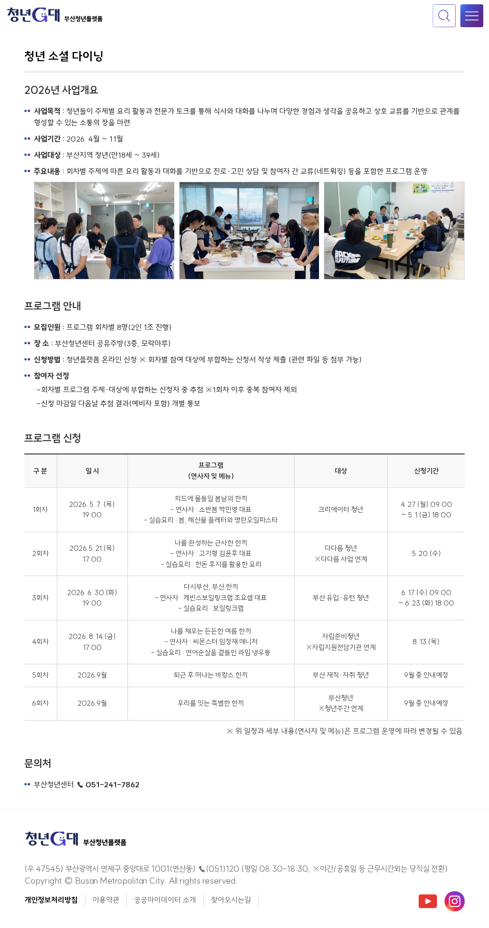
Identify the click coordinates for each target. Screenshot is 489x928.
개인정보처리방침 (51, 900)
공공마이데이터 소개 (165, 900)
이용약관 (106, 900)
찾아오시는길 (231, 900)
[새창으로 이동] (428, 900)
